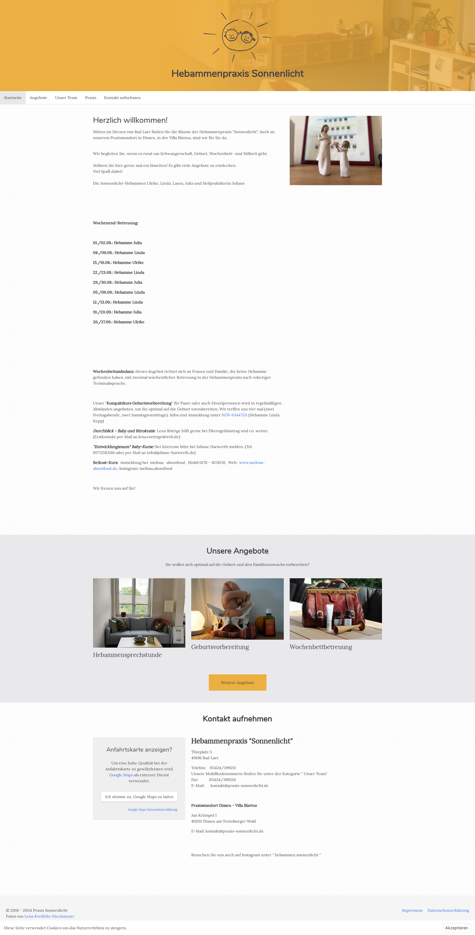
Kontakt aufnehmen (122, 97)
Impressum (412, 910)
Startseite (13, 97)
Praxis (90, 97)
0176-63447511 (234, 414)
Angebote (38, 97)
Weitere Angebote (237, 682)
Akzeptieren (456, 927)
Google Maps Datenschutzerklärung (152, 809)
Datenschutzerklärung (448, 910)
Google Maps (121, 774)
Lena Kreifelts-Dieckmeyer (49, 916)
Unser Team (66, 97)
